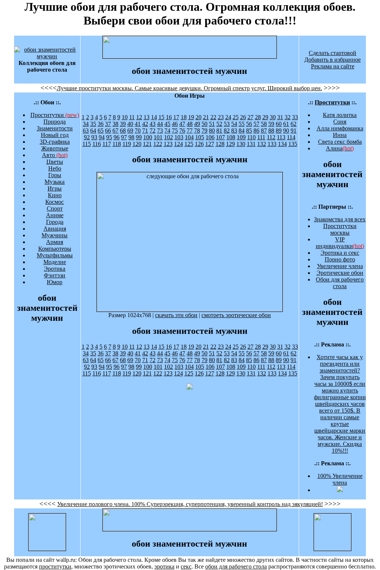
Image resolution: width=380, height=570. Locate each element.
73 (160, 130)
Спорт (55, 208)
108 (230, 137)
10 (125, 117)
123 (168, 144)
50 (204, 124)
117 (106, 144)
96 (116, 137)
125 (188, 144)
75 (175, 130)
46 (175, 124)
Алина (340, 148)
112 (271, 137)
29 (265, 117)
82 (227, 130)
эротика (164, 566)
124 (178, 144)
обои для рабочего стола (236, 566)
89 (279, 130)
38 (115, 124)
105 (199, 137)
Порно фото (340, 259)
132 (261, 144)
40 (130, 124)
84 (242, 130)
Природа (54, 121)
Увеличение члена (340, 266)
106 (210, 137)
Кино (55, 195)
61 (286, 124)
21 (206, 117)
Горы (54, 175)
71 (145, 130)
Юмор (54, 282)
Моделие (54, 262)
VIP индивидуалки (340, 242)
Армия (54, 242)
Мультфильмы (55, 255)
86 (256, 130)
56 (249, 124)
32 (288, 117)
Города (54, 222)
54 (234, 124)
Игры (55, 188)
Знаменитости (55, 128)
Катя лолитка (340, 115)
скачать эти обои (176, 315)
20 (199, 117)
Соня (339, 121)
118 (116, 144)
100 (147, 137)
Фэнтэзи (54, 275)
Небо (54, 168)
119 (126, 144)
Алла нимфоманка (340, 128)
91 (294, 130)
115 (86, 144)
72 (152, 130)
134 (282, 144)
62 (294, 124)
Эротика (54, 269)
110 (251, 137)
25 (236, 117)
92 (87, 137)
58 (264, 124)
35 (93, 124)
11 (132, 117)
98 (131, 137)
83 (234, 130)
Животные (54, 148)
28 (258, 117)
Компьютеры (54, 248)
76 (182, 130)
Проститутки (54, 115)
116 (96, 144)
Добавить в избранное (332, 59)
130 (240, 144)
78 (197, 130)
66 (108, 130)
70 (138, 130)
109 (241, 137)
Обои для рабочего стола (340, 282)
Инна (340, 135)
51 (212, 124)
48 (190, 124)
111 (261, 137)
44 (160, 124)
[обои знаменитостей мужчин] (47, 56)
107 (220, 137)
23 (221, 117)
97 (124, 137)
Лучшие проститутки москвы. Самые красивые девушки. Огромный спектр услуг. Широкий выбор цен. (189, 88)
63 (86, 130)
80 (212, 130)
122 (157, 144)
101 (158, 137)
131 (251, 144)
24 (228, 117)
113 (281, 137)
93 (94, 137)
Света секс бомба (340, 142)
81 (219, 130)
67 (115, 130)
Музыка (55, 182)
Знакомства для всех (340, 219)
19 (191, 117)
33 (295, 117)
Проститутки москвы (340, 229)
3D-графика (55, 142)
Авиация (54, 228)
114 (291, 137)
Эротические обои (340, 273)
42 (145, 124)
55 (242, 124)
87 (264, 130)
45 (167, 124)
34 (86, 124)
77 (190, 130)
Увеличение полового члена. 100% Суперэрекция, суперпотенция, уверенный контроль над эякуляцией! (190, 504)
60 (279, 124)
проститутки (55, 566)
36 (101, 124)
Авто (55, 155)
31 (280, 117)
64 (93, 130)
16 (169, 117)
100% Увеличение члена (340, 479)
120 (136, 144)
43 (152, 124)
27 (250, 117)
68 (123, 130)
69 (130, 130)
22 (213, 117)
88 (271, 130)
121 (147, 144)
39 (123, 124)
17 (176, 117)
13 (147, 117)
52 (219, 124)
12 (139, 117)
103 (178, 137)
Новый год (55, 135)
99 (139, 137)
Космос (54, 202)
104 (189, 137)
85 (249, 130)
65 (101, 130)
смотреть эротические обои (236, 315)
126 (199, 144)
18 (184, 117)
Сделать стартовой (332, 53)
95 (109, 137)
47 (182, 124)
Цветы (54, 162)
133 (272, 144)
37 (108, 124)
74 (167, 130)
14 (154, 117)
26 (243, 117)
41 (138, 124)
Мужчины (55, 235)
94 (102, 137)
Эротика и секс (340, 253)
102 (168, 137)
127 (209, 144)
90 (286, 130)
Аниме (54, 215)
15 (161, 117)
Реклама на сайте (332, 66)
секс (186, 566)
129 (230, 144)
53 (227, 124)
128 (220, 144)
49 (197, 124)
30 (273, 117)
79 (204, 130)
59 (271, 124)
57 (256, 124)
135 (292, 144)
